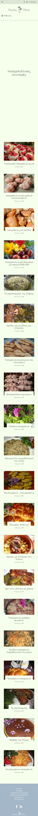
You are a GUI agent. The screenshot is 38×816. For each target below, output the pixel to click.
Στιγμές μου (19, 797)
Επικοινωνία (19, 799)
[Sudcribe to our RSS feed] (27, 2)
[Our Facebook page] (24, 2)
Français (32, 2)
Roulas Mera (19, 10)
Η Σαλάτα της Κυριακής (19, 793)
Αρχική (19, 788)
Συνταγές (19, 791)
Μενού (7, 16)
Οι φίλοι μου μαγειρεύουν (19, 795)
